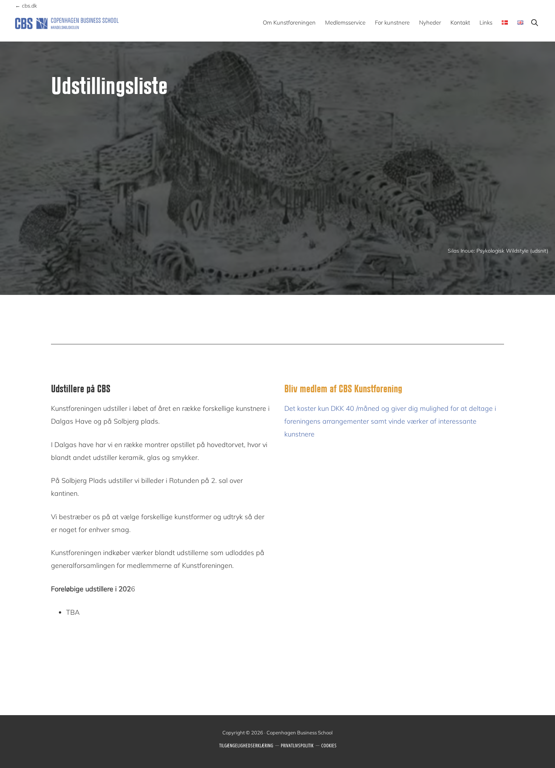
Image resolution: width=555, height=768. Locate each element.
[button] (534, 22)
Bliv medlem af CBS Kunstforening (343, 388)
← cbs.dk (26, 5)
